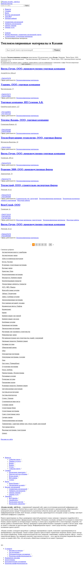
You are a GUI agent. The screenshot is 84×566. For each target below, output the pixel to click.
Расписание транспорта (17, 472)
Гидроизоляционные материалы (12, 274)
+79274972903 (6, 218)
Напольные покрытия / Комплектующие (15, 341)
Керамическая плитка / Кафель (12, 306)
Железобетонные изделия (10, 290)
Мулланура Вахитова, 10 (9, 142)
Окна (3, 360)
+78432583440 (6, 130)
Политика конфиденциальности (20, 556)
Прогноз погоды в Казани (18, 474)
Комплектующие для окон (10, 319)
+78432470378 (6, 78)
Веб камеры (13, 478)
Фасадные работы (23, 200)
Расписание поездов (16, 502)
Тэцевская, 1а (5, 209)
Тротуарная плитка (8, 427)
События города (14, 459)
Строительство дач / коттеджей (27, 198)
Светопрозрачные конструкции (12, 389)
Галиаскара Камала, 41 (9, 124)
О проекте (8, 549)
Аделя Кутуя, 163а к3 (8, 73)
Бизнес (11, 463)
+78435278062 (6, 96)
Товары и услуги (15, 461)
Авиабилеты (13, 500)
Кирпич (4, 312)
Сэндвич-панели (7, 417)
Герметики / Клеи (7, 271)
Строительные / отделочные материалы (19, 36)
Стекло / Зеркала (7, 398)
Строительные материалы (10, 411)
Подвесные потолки (8, 379)
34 (50, 244)
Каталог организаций (12, 15)
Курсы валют (13, 476)
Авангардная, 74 (6, 174)
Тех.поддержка (14, 552)
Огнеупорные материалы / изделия (13, 357)
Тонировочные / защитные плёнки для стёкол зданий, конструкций (24, 423)
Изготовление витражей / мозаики (13, 303)
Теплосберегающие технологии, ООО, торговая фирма (31, 137)
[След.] (53, 244)
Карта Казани (14, 483)
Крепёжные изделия (8, 322)
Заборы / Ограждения (9, 293)
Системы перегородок (9, 395)
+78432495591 (6, 216)
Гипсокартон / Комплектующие (12, 277)
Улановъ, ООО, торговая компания (20, 84)
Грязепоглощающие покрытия (11, 281)
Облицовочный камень (9, 347)
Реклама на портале (16, 550)
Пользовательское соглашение (19, 554)
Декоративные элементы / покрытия (14, 284)
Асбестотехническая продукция (12, 258)
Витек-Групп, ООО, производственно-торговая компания (33, 68)
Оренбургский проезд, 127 (10, 106)
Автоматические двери (9, 255)
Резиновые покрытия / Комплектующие (15, 385)
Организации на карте (17, 485)
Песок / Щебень (7, 369)
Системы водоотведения (10, 392)
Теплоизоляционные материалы (27, 80)
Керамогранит (6, 309)
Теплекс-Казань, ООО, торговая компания (25, 120)
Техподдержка (10, 560)
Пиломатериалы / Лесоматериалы (13, 373)
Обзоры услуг (10, 27)
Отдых (11, 467)
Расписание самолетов (17, 504)
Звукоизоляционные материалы (12, 300)
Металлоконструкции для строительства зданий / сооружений (22, 338)
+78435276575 (6, 94)
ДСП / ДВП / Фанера (8, 287)
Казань (11, 465)
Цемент (4, 433)
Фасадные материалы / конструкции (29, 220)
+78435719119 (6, 214)
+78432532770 (6, 179)
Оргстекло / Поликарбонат (11, 363)
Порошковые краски (8, 382)
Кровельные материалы (10, 325)
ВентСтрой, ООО (10, 204)
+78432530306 (6, 131)
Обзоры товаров (10, 25)
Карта (7, 13)
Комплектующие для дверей (11, 316)
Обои (3, 350)
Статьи (11, 480)
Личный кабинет (11, 18)
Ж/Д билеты (13, 498)
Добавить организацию (13, 24)
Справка (8, 11)
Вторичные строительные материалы (14, 265)
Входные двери (7, 268)
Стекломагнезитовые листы (11, 401)
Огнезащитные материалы (10, 354)
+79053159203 (6, 147)
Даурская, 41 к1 (6, 189)
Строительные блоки (9, 408)
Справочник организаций (14, 22)
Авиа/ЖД (8, 16)
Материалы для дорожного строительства (16, 331)
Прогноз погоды (6, 3)
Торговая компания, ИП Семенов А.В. (22, 102)
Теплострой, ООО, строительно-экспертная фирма (29, 185)
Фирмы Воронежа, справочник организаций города (23, 34)
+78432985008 (6, 197)
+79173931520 (6, 114)
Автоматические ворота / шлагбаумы (14, 252)
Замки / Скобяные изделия (10, 296)
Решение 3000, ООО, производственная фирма (27, 169)
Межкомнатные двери (9, 335)
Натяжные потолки (8, 344)
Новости (8, 9)
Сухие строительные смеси (11, 414)
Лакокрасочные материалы (11, 328)
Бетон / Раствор (7, 262)
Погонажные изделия (9, 376)
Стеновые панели (7, 404)
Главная (7, 33)
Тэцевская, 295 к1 (7, 158)
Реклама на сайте (7, 439)
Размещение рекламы (12, 558)
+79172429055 (6, 112)
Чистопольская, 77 (7, 89)
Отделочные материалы (10, 366)
